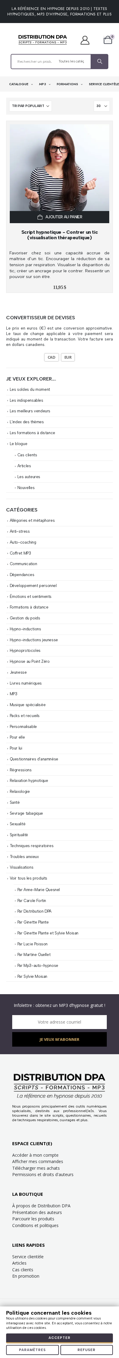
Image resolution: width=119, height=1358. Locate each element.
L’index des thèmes (27, 422)
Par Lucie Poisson (32, 944)
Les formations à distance (32, 433)
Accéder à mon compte (35, 1155)
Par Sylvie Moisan (32, 976)
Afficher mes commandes (37, 1161)
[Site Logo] (42, 40)
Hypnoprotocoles (25, 650)
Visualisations (22, 867)
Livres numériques (26, 683)
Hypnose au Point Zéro (30, 661)
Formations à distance (29, 607)
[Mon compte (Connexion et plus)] (88, 40)
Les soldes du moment (30, 389)
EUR (68, 357)
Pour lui (16, 748)
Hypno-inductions (25, 629)
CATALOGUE (19, 84)
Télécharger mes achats (36, 1168)
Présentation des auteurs (37, 1212)
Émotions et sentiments (31, 596)
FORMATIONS (68, 84)
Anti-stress (20, 531)
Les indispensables (26, 400)
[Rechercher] (99, 62)
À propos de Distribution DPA (41, 1205)
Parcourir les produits (33, 1218)
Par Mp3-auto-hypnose (37, 965)
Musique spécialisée (28, 704)
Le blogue (18, 443)
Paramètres (32, 1350)
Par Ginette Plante (33, 922)
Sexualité (18, 824)
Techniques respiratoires (32, 845)
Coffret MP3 (20, 553)
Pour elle (17, 737)
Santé (15, 802)
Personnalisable (23, 726)
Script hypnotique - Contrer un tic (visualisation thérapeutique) (59, 234)
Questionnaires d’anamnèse (34, 759)
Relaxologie (20, 791)
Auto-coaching (23, 542)
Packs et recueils (25, 715)
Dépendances (22, 574)
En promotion (25, 1276)
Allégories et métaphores (32, 520)
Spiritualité (19, 835)
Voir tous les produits (28, 878)
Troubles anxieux (24, 856)
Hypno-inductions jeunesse (34, 640)
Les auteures (28, 476)
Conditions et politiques (35, 1225)
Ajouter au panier (63, 217)
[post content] (59, 173)
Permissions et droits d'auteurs (43, 1174)
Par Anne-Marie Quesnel (38, 889)
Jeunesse (18, 672)
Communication (23, 564)
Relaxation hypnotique (29, 780)
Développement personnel (33, 585)
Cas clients (27, 455)
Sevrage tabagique (26, 813)
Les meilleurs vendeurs (30, 411)
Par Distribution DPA (34, 911)
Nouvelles (26, 487)
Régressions (21, 770)
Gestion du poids (25, 618)
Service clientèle (28, 1256)
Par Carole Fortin (31, 900)
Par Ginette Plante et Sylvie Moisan (47, 933)
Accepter (59, 1338)
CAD (52, 357)
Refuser (87, 1350)
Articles (24, 466)
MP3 (43, 84)
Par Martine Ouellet (34, 954)
